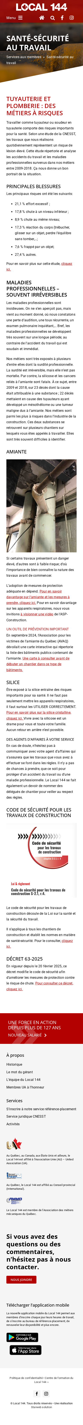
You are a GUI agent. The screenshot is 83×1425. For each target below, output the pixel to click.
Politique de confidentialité (26, 1378)
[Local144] (41, 5)
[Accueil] (41, 17)
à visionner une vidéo (36, 614)
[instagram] (46, 1393)
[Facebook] (62, 17)
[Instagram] (72, 17)
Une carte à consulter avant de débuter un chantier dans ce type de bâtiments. (37, 664)
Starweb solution (41, 1407)
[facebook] (36, 1393)
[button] (52, 17)
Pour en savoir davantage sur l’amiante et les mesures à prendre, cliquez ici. (38, 597)
